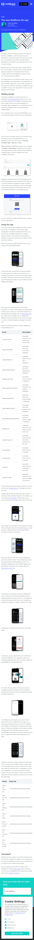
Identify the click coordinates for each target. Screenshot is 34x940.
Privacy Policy (9, 914)
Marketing (11, 928)
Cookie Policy (18, 913)
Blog (2, 17)
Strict (9, 919)
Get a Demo (23, 4)
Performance (12, 925)
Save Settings (17, 933)
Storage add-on (13, 488)
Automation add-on (7, 568)
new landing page (13, 99)
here (25, 528)
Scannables (13, 498)
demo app (17, 869)
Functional (11, 922)
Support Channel (14, 873)
